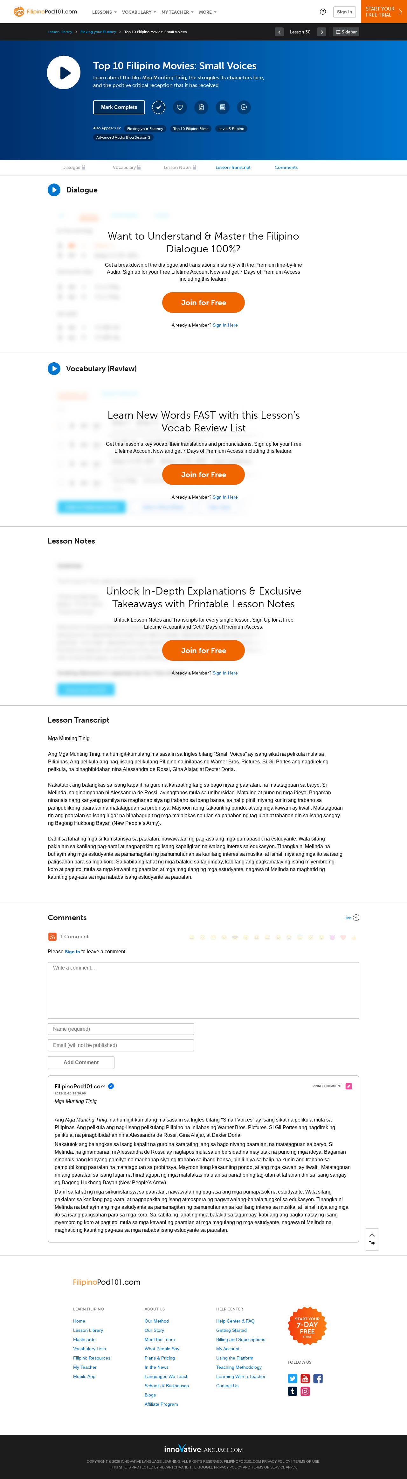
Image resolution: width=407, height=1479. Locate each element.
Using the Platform (234, 1357)
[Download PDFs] (223, 107)
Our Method (157, 1321)
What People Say (162, 1348)
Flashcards (84, 1339)
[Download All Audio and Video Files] (244, 107)
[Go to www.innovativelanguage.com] (203, 1448)
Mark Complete (119, 107)
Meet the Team (160, 1339)
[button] (323, 11)
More (205, 12)
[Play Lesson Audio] (63, 72)
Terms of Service (268, 1467)
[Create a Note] (201, 107)
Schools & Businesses (167, 1385)
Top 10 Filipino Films (190, 128)
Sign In (344, 11)
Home (79, 1321)
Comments (286, 167)
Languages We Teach (167, 1376)
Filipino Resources (91, 1357)
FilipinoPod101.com (242, 1461)
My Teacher (175, 12)
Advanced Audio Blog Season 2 (123, 137)
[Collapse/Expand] (203, 917)
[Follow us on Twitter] (293, 1378)
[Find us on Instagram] (305, 1391)
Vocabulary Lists (89, 1348)
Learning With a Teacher (241, 1376)
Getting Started (231, 1330)
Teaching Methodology (239, 1367)
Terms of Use (306, 1461)
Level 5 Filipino (231, 128)
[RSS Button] (52, 937)
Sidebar (349, 32)
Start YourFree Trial (380, 12)
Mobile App (84, 1376)
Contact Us (227, 1385)
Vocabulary (136, 12)
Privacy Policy (276, 1461)
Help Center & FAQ (235, 1321)
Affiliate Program (161, 1404)
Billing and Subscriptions (240, 1339)
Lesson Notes (177, 167)
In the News (157, 1367)
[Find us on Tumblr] (293, 1391)
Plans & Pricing (160, 1357)
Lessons (102, 12)
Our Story (154, 1330)
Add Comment (81, 1062)
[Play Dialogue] (54, 190)
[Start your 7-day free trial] (307, 1326)
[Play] (54, 368)
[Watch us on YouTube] (305, 1378)
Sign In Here (225, 325)
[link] (279, 31)
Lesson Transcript (233, 167)
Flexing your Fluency (98, 32)
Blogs (150, 1394)
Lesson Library (60, 32)
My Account (227, 1348)
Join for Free (203, 302)
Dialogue (71, 167)
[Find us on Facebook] (318, 1378)
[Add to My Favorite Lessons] (180, 107)
